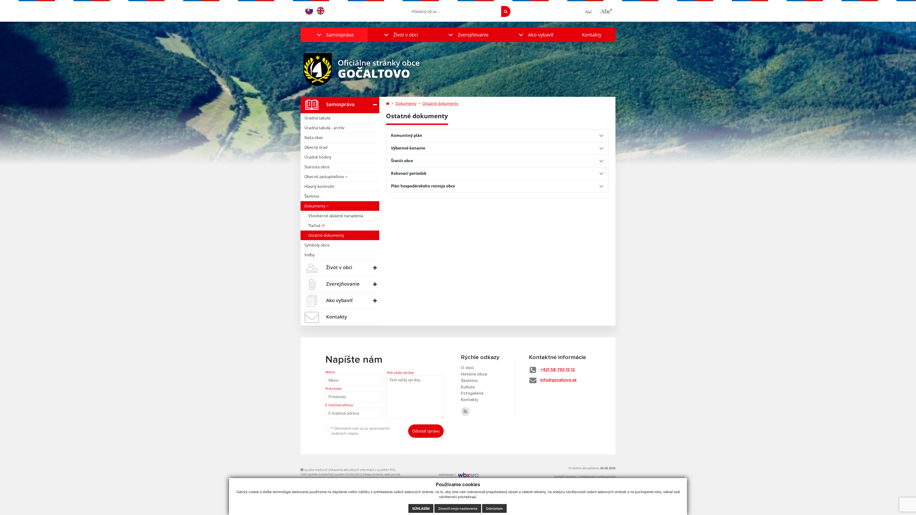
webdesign (446, 474)
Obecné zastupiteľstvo (324, 176)
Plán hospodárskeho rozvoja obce (423, 186)
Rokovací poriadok (409, 173)
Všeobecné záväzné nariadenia (335, 215)
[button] (334, 34)
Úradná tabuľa (317, 118)
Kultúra (468, 387)
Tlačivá (314, 225)
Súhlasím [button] (421, 508)
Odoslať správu (426, 431)
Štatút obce (402, 160)
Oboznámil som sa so (360, 431)
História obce (474, 374)
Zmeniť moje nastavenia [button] (457, 508)
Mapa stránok (373, 474)
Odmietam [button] (494, 508)
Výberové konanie (408, 148)
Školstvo (311, 196)
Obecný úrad (316, 147)
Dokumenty (315, 206)
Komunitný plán (406, 135)
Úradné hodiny (317, 157)
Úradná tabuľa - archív (324, 127)
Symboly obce (316, 245)
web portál (392, 474)
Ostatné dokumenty (326, 235)
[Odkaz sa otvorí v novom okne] (465, 411)
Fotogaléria (472, 393)
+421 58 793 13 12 (557, 370)
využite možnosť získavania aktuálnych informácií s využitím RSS (349, 470)
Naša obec (313, 137)
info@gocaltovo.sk (558, 380)
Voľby (309, 255)
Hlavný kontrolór (319, 186)
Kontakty (591, 34)
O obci (467, 368)
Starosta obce (316, 167)
